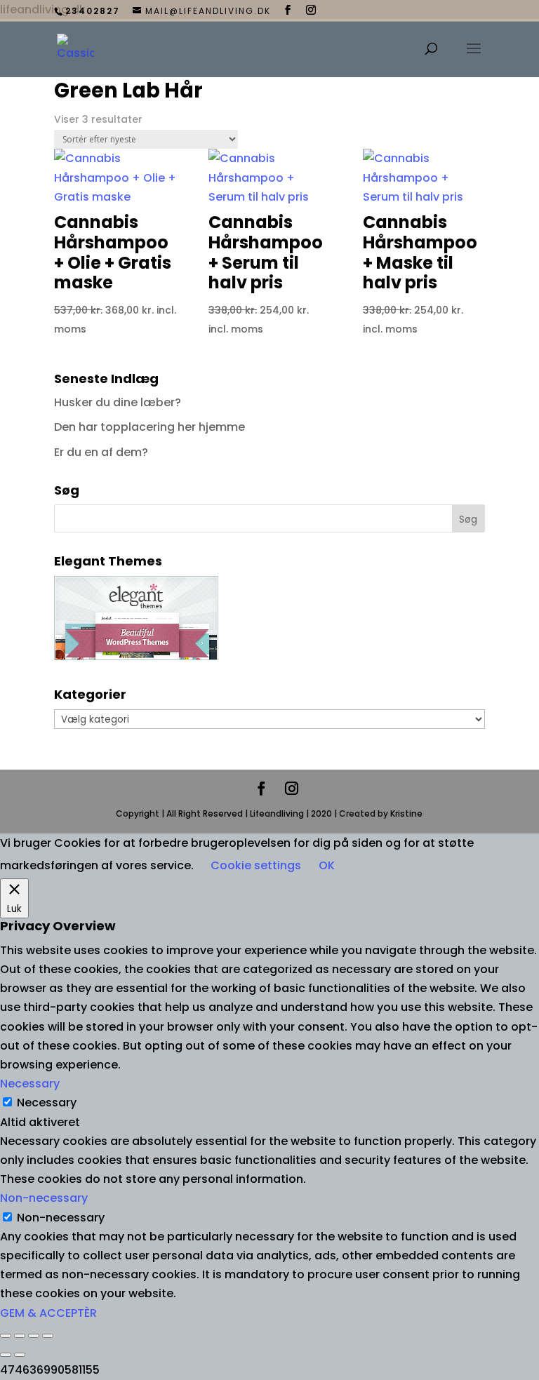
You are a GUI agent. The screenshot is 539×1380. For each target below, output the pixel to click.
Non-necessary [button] (44, 1198)
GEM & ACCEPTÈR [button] (48, 1313)
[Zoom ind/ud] (5, 1336)
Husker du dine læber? (117, 402)
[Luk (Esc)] (47, 1336)
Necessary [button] (30, 1084)
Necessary (46, 1102)
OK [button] (327, 865)
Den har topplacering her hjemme (149, 427)
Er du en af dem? (101, 452)
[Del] (33, 1336)
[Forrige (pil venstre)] (5, 1355)
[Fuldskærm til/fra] (19, 1336)
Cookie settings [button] (256, 865)
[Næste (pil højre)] (19, 1355)
